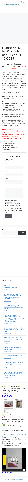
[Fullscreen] (24, 470)
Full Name (8, 164)
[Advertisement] (14, 28)
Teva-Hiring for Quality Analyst (13, 355)
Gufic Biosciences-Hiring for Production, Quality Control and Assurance (13, 339)
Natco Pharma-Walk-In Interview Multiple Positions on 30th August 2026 (14, 329)
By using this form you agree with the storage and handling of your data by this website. (13, 210)
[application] (14, 460)
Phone (7, 178)
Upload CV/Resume (11, 200)
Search (4, 230)
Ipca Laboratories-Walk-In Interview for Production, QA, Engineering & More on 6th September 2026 (12, 296)
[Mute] (21, 470)
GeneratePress (19, 479)
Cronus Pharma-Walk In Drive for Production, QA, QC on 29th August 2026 (14, 364)
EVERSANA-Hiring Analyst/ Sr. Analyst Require (13, 348)
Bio (6, 186)
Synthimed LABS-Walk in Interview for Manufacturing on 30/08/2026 (13, 307)
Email (7, 171)
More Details (7, 289)
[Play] (4, 470)
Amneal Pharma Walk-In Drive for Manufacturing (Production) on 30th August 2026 (14, 373)
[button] (14, 460)
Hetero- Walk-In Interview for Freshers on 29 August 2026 (12, 286)
